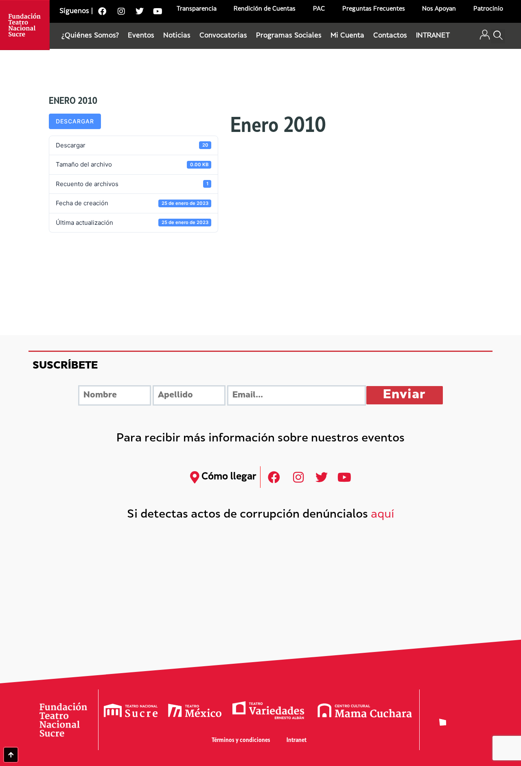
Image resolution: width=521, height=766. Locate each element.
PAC (319, 9)
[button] (498, 36)
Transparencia (197, 9)
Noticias (176, 36)
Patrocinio (488, 9)
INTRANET (433, 36)
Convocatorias (223, 36)
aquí (382, 514)
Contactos (390, 36)
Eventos (141, 36)
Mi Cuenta (347, 36)
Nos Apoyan (439, 9)
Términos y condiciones (241, 740)
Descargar (75, 121)
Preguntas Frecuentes (373, 9)
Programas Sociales (289, 36)
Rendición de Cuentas (265, 9)
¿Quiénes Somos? (90, 36)
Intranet (296, 740)
